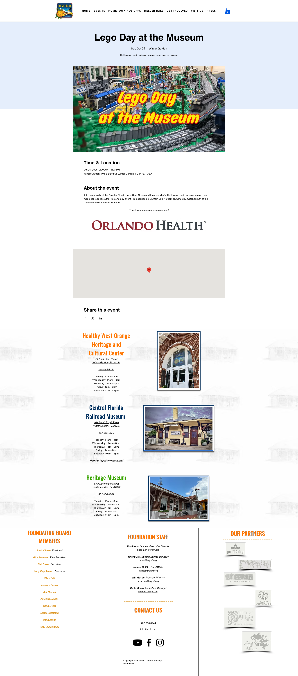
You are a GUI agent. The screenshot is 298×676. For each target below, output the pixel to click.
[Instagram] (160, 642)
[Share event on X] (92, 318)
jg (140, 570)
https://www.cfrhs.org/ (111, 460)
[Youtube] (137, 642)
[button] (227, 11)
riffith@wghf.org (149, 570)
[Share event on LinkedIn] (100, 318)
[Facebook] (149, 642)
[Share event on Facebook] (85, 318)
